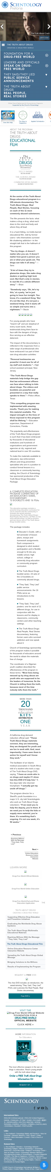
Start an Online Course (12, 1152)
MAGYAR (30, 1122)
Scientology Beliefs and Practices (27, 1133)
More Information (17, 1137)
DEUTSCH (22, 1122)
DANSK (6, 1120)
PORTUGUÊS (27, 1126)
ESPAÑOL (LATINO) (19, 1124)
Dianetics (19, 1147)
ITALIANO (17, 1126)
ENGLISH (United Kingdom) (34, 1118)
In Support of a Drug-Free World (30, 1158)
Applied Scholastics (37, 121)
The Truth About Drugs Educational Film (25, 944)
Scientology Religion (11, 1148)
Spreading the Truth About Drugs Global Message (25, 956)
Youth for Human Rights (25, 1160)
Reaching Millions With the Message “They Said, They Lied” (23, 938)
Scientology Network (31, 1147)
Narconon (39, 1156)
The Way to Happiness (23, 122)
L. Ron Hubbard (9, 1133)
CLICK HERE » (25, 1024)
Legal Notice (40, 1169)
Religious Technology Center (35, 1150)
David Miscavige (18, 1150)
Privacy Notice (8, 1169)
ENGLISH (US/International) (13, 1118)
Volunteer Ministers (18, 1135)
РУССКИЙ (36, 1120)
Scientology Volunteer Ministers (31, 1152)
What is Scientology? (26, 1148)
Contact (27, 1137)
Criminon (32, 1156)
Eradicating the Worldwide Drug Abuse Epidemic (25, 925)
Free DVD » (25, 996)
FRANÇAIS (14, 1120)
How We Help (8, 123)
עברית (22, 1120)
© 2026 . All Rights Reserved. (25, 1167)
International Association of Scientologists (18, 1154)
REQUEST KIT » (25, 1085)
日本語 (29, 1120)
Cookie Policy (18, 1169)
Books (33, 1135)
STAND (7, 1156)
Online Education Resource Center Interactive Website (23, 950)
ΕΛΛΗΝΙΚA (8, 1126)
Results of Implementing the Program (24, 967)
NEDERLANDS (12, 1122)
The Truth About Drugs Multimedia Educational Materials (23, 931)
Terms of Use (29, 1169)
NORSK (37, 1122)
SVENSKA (7, 1124)
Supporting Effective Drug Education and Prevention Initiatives (24, 918)
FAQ (27, 1135)
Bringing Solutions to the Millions (22, 962)
